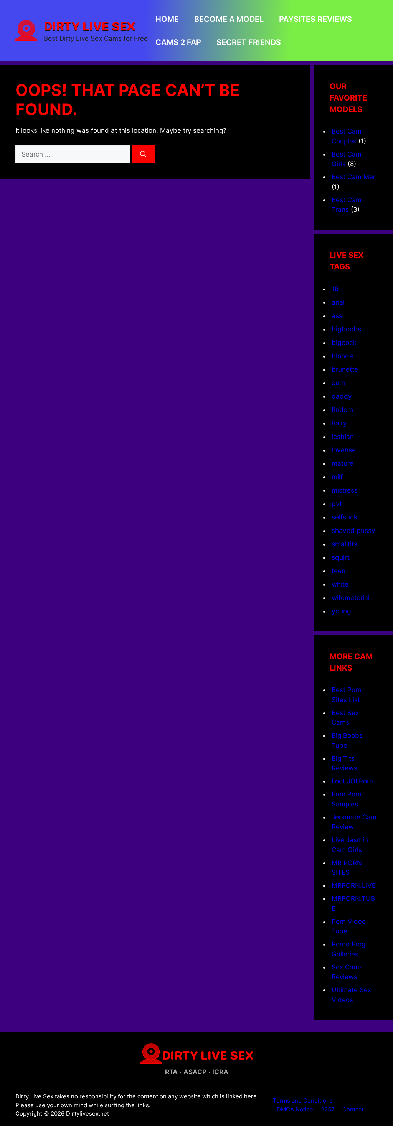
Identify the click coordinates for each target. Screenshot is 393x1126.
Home (167, 19)
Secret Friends (248, 42)
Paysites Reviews (315, 19)
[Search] (143, 154)
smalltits (344, 544)
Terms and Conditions (303, 1100)
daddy (342, 396)
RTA (171, 1072)
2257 (328, 1109)
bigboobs (346, 329)
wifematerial (351, 597)
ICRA (220, 1072)
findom (342, 410)
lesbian (343, 436)
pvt (337, 504)
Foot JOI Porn (352, 781)
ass (337, 316)
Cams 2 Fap (178, 42)
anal (338, 302)
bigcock (344, 342)
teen (338, 571)
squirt (341, 557)
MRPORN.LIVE (354, 885)
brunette (345, 369)
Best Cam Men (354, 177)
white (340, 584)
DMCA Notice (295, 1109)
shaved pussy (353, 530)
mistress (345, 490)
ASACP (194, 1072)
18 (335, 289)
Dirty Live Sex (89, 25)
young (341, 611)
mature (342, 463)
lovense (344, 450)
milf (337, 477)
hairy (339, 423)
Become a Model (229, 19)
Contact (352, 1109)
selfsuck (344, 517)
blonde (342, 356)
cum (338, 383)
